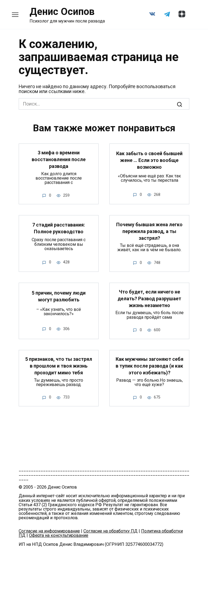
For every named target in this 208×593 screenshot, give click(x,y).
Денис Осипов (62, 11)
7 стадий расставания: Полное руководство (58, 228)
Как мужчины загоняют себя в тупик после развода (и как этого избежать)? (149, 365)
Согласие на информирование (49, 531)
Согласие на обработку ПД (110, 531)
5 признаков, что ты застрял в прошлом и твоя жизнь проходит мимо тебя (58, 365)
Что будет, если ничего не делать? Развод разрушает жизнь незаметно (149, 298)
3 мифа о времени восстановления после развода (59, 159)
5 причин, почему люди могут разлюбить (59, 296)
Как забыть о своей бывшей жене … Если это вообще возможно (149, 160)
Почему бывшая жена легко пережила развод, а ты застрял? (149, 231)
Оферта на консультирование (58, 535)
